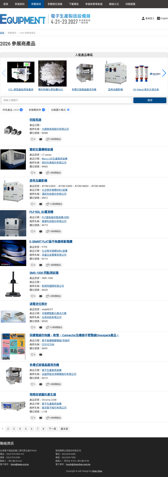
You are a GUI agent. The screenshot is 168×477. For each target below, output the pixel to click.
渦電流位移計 (38, 304)
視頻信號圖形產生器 (43, 394)
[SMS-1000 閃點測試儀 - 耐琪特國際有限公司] (13, 284)
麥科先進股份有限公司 (54, 162)
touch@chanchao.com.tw (78, 464)
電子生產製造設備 (52, 370)
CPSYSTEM (48, 344)
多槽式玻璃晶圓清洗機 (44, 365)
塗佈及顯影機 (38, 180)
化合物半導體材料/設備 (54, 190)
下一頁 (52, 428)
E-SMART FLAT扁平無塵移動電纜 (51, 241)
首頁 (5, 4)
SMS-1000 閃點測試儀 (44, 273)
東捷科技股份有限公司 (54, 221)
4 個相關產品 (55, 173)
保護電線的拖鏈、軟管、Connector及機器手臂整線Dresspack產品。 (74, 335)
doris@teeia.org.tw (20, 464)
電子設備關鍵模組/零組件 (56, 340)
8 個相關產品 (55, 139)
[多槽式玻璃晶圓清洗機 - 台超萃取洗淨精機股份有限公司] (13, 376)
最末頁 (64, 428)
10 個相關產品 (55, 204)
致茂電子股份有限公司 (54, 407)
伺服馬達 (35, 120)
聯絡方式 (114, 4)
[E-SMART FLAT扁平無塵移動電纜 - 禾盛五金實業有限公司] (13, 253)
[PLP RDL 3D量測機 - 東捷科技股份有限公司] (13, 223)
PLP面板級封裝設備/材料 (55, 217)
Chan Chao (97, 471)
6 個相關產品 (55, 265)
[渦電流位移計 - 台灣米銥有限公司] (13, 315)
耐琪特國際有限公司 (53, 286)
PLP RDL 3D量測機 (41, 212)
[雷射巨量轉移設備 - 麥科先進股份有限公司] (13, 161)
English (164, 18)
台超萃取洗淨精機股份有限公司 (59, 374)
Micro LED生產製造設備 (54, 158)
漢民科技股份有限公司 (54, 193)
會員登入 (150, 18)
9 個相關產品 (55, 231)
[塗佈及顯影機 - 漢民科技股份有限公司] (13, 192)
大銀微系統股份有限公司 (55, 129)
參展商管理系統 (94, 4)
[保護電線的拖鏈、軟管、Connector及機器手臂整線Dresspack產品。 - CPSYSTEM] (13, 347)
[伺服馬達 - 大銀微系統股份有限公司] (13, 131)
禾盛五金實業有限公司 (54, 254)
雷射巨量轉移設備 (41, 149)
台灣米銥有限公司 (52, 317)
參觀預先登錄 (55, 4)
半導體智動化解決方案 (54, 313)
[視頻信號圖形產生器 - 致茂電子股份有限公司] (13, 406)
